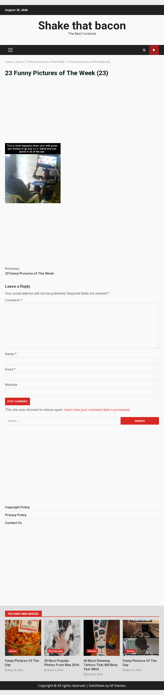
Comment (13, 300)
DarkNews (97, 685)
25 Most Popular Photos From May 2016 (62, 638)
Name (11, 354)
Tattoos (92, 651)
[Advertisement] (82, 113)
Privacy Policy (15, 515)
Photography (55, 651)
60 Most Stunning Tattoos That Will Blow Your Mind (102, 638)
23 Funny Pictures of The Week (29, 271)
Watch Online (154, 50)
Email (10, 369)
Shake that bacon (82, 25)
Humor (13, 651)
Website (11, 384)
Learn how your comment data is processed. (97, 409)
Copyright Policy (17, 507)
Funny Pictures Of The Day (23, 638)
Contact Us (13, 523)
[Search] (144, 50)
